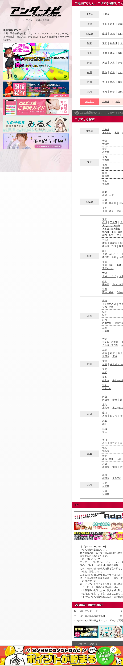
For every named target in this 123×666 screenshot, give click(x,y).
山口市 (113, 416)
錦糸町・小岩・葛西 (112, 232)
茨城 (104, 273)
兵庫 (112, 62)
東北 (89, 24)
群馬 (104, 289)
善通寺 (113, 443)
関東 (89, 43)
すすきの (106, 132)
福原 (112, 353)
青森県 (105, 143)
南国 (114, 467)
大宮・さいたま (110, 254)
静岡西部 (106, 323)
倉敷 (114, 399)
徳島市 (105, 451)
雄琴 (104, 372)
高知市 (105, 467)
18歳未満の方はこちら (94, 112)
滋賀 (104, 369)
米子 (104, 424)
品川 (104, 222)
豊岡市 (105, 356)
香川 (104, 82)
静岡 (120, 53)
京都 (120, 62)
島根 (104, 428)
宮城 (120, 24)
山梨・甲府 (108, 195)
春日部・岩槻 (109, 257)
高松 (104, 443)
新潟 (112, 33)
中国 (89, 72)
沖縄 (120, 91)
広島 (112, 72)
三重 (104, 327)
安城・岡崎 (108, 307)
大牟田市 (116, 478)
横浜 (104, 243)
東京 (104, 43)
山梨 (104, 33)
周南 (104, 416)
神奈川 (113, 43)
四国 (89, 82)
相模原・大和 (109, 246)
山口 (120, 72)
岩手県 (105, 152)
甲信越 (89, 33)
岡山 (104, 72)
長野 (120, 33)
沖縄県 (105, 494)
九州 (89, 91)
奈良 (104, 377)
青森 (104, 24)
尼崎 (114, 356)
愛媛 (120, 82)
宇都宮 (105, 284)
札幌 (117, 132)
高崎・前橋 (108, 292)
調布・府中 (108, 235)
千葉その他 (108, 268)
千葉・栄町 (108, 265)
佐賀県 (105, 486)
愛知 (104, 53)
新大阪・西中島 (110, 342)
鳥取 (104, 420)
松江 (104, 432)
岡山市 (105, 399)
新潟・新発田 (109, 203)
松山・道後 (108, 459)
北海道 (105, 14)
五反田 (113, 222)
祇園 (104, 364)
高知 (104, 464)
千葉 (104, 262)
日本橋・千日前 (110, 345)
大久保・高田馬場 (111, 225)
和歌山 (105, 385)
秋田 (104, 164)
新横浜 (113, 243)
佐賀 (112, 91)
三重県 (105, 331)
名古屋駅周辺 (109, 303)
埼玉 (104, 251)
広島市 (105, 407)
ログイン (27, 20)
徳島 (112, 82)
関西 (89, 62)
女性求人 (89, 101)
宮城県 (105, 160)
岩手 (112, 24)
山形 (104, 173)
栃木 (104, 281)
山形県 (105, 176)
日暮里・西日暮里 (111, 228)
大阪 (104, 62)
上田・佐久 (108, 211)
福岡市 (105, 478)
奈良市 (105, 380)
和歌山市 (106, 388)
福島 (104, 181)
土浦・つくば (109, 276)
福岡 (104, 91)
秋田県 (105, 168)
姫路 (104, 353)
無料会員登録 (42, 20)
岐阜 (112, 53)
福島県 (105, 184)
